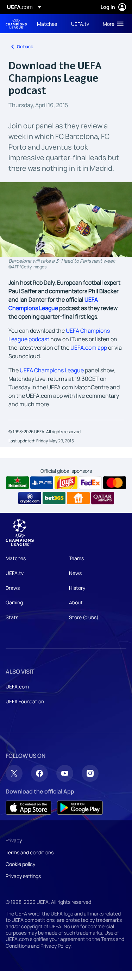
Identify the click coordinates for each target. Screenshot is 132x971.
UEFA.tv (15, 573)
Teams (76, 558)
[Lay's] (66, 482)
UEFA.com (17, 686)
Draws (13, 588)
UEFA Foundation (25, 701)
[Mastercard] (114, 482)
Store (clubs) (84, 617)
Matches (16, 558)
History (77, 588)
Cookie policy (20, 864)
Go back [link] (25, 46)
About (76, 602)
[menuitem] (48, 23)
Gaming (14, 602)
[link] (47, 23)
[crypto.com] (29, 498)
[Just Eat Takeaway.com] (78, 498)
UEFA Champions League (16, 24)
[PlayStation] (41, 482)
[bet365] (54, 498)
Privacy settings (23, 876)
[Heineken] (17, 482)
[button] (111, 23)
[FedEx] (90, 482)
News (75, 573)
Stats (12, 617)
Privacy (14, 840)
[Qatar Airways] (102, 498)
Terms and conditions (30, 852)
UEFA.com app (88, 347)
